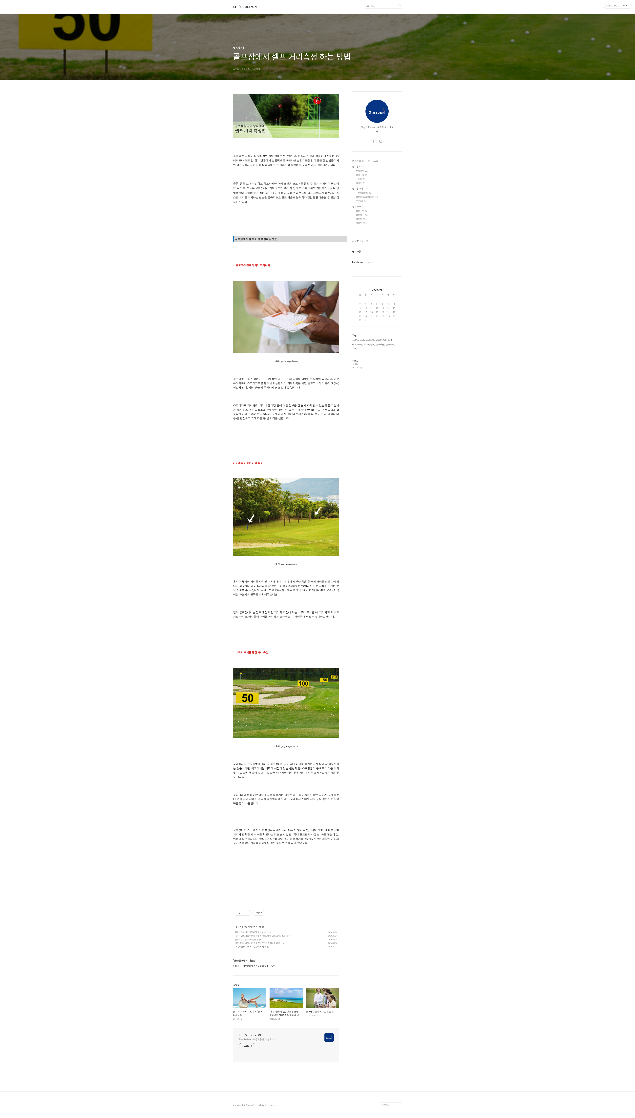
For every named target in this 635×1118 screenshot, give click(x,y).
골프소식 (362, 211)
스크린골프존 (364, 193)
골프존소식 (360, 188)
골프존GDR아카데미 (367, 197)
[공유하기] (243, 912)
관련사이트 (386, 1104)
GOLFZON (386, 1078)
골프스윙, (390, 344)
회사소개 (362, 175)
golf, (390, 339)
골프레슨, (380, 344)
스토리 (361, 179)
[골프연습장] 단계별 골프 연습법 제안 (250, 946)
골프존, (355, 349)
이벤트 (361, 183)
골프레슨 (362, 215)
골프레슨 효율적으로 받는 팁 (246, 939)
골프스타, (370, 339)
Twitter (370, 262)
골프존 (358, 166)
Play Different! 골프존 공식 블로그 (256, 1039)
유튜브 (384, 1094)
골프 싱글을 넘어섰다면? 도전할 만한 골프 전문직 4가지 (258, 943)
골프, (362, 339)
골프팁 (244, 926)
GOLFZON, (357, 344)
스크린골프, (369, 344)
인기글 (365, 240)
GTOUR (361, 201)
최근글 (355, 240)
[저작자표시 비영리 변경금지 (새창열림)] (269, 913)
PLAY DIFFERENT (365, 160)
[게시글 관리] (247, 912)
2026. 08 (377, 289)
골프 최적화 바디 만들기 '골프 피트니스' (251, 932)
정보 (237, 926)
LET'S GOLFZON (245, 7)
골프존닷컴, (381, 339)
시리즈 (361, 223)
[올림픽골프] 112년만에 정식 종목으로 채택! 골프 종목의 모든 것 (261, 935)
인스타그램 (386, 1099)
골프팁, (355, 339)
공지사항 (362, 171)
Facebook (357, 262)
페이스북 (385, 1089)
